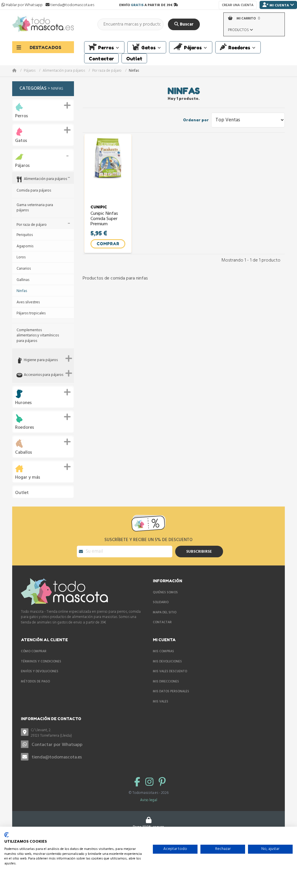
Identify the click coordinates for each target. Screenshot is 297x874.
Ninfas (22, 291)
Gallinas (23, 280)
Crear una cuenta (237, 5)
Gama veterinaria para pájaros (35, 208)
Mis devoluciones (167, 661)
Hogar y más (27, 477)
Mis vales (160, 701)
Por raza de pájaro (107, 71)
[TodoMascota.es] (43, 24)
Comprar (108, 243)
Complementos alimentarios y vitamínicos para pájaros (38, 336)
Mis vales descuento (170, 671)
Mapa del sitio (164, 612)
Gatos (21, 141)
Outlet (22, 493)
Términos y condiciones (41, 661)
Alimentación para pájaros (64, 71)
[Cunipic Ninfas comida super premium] (108, 167)
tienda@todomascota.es (57, 757)
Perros (21, 116)
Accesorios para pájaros (43, 375)
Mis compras (163, 651)
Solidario (161, 602)
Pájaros (29, 71)
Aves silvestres (28, 302)
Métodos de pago (35, 681)
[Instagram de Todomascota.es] (150, 782)
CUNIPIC (98, 207)
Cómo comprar (33, 651)
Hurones (23, 403)
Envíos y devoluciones (39, 671)
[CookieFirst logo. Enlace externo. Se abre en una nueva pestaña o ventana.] (6, 834)
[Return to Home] (18, 71)
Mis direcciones (166, 681)
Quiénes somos (165, 592)
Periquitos (25, 235)
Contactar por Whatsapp (57, 745)
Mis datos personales (171, 691)
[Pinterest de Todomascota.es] (162, 782)
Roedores (24, 427)
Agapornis (25, 246)
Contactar (162, 622)
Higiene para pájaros (41, 360)
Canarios (24, 269)
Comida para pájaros (34, 191)
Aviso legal (148, 800)
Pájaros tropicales (31, 313)
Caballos (23, 452)
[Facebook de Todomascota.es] (138, 782)
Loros (21, 257)
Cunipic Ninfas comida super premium (104, 219)
